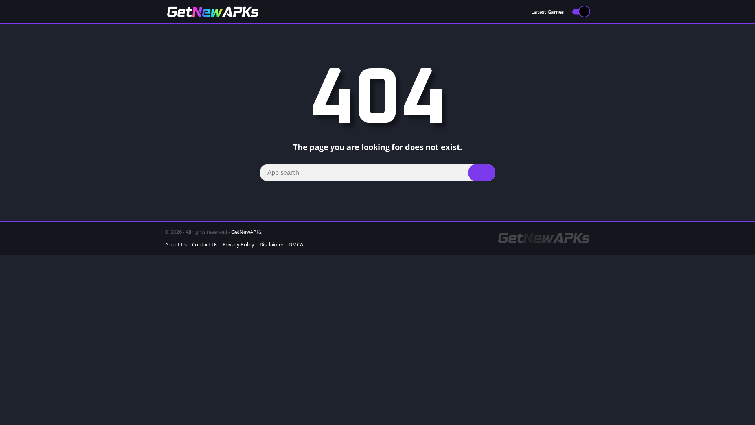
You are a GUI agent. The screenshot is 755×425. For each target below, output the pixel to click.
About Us (176, 244)
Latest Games (547, 11)
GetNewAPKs (246, 231)
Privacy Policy (238, 244)
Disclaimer (272, 244)
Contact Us (204, 244)
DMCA (296, 244)
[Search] (481, 172)
